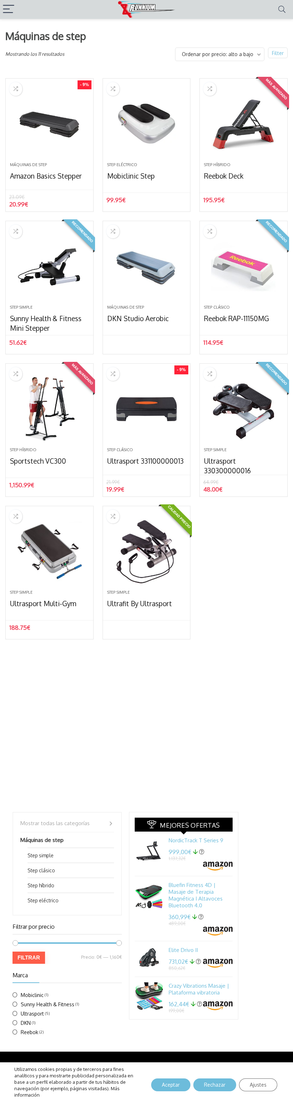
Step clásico (217, 307)
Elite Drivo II (183, 950)
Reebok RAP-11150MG (236, 318)
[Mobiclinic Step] (146, 124)
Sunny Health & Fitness (47, 1004)
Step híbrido (217, 164)
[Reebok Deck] (243, 124)
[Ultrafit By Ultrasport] (146, 551)
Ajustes (258, 1085)
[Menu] (8, 9)
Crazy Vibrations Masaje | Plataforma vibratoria (199, 989)
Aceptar (171, 1085)
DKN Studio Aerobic (138, 318)
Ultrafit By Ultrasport (139, 603)
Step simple (21, 307)
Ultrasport (32, 1014)
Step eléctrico (122, 164)
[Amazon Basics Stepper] (49, 124)
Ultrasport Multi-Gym (43, 603)
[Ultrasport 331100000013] (146, 409)
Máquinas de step (28, 164)
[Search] (281, 9)
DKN (26, 1023)
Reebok (29, 1032)
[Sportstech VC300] (49, 409)
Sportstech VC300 (38, 461)
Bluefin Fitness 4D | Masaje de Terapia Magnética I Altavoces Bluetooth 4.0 (196, 895)
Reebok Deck (223, 175)
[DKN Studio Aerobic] (146, 266)
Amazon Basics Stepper (46, 175)
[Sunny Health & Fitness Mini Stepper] (49, 266)
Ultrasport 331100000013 (145, 461)
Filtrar (29, 957)
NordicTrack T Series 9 (196, 840)
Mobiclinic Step (131, 175)
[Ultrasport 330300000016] (243, 409)
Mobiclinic (32, 995)
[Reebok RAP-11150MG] (243, 266)
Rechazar (214, 1085)
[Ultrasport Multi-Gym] (49, 551)
